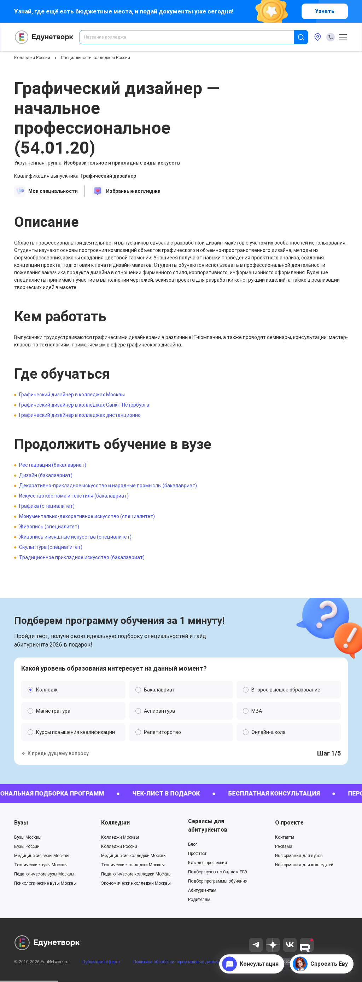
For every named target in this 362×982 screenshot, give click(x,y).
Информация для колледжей (304, 864)
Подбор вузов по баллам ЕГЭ (217, 871)
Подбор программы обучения (217, 881)
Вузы (21, 822)
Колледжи (115, 822)
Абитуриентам (202, 890)
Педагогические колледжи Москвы (136, 874)
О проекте (289, 822)
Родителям (199, 899)
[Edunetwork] (44, 37)
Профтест (197, 853)
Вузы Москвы (27, 837)
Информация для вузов (299, 855)
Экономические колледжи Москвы (136, 883)
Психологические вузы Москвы (45, 883)
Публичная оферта (101, 961)
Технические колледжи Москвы (133, 864)
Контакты (284, 837)
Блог (192, 844)
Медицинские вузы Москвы (41, 855)
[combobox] (191, 37)
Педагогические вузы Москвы (44, 874)
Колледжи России (32, 57)
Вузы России (27, 846)
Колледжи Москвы (120, 837)
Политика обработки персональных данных (177, 961)
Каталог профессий (207, 862)
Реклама (283, 846)
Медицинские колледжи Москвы (134, 855)
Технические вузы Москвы (41, 864)
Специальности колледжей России (95, 57)
